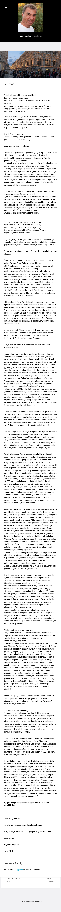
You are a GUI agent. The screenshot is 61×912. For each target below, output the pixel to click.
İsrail (13, 879)
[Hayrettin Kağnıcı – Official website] (30, 20)
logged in (19, 870)
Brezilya (50, 879)
